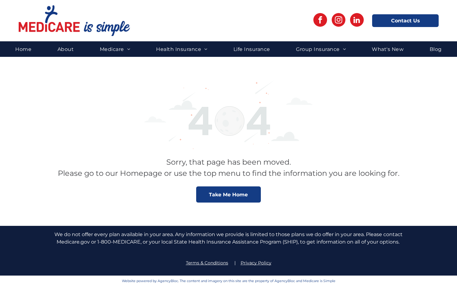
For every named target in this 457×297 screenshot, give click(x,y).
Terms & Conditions (207, 263)
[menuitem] (23, 48)
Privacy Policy (256, 263)
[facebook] (320, 20)
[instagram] (338, 20)
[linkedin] (357, 20)
